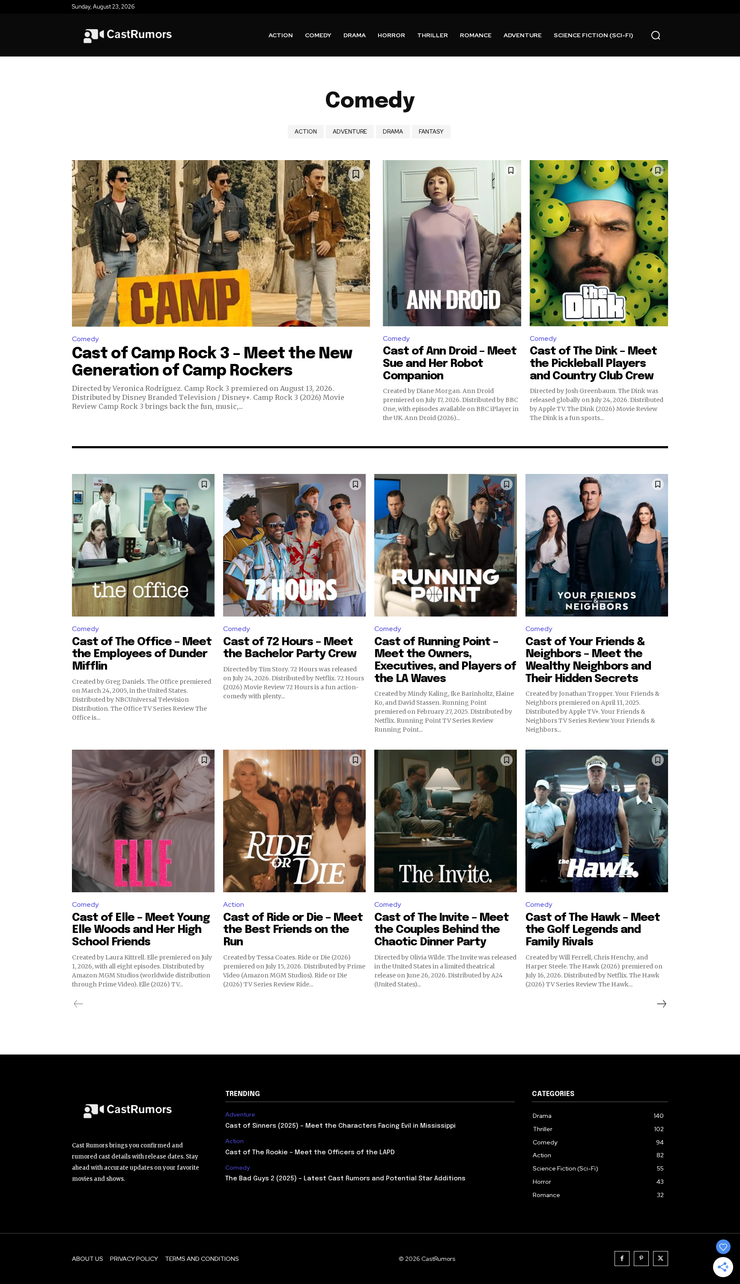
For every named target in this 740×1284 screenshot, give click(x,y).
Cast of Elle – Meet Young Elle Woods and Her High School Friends (141, 930)
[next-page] (661, 1004)
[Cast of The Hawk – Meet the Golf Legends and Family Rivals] (596, 821)
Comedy (85, 338)
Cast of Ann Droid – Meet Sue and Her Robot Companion (449, 363)
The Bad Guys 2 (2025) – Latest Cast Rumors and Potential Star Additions (345, 1178)
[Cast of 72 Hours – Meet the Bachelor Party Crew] (294, 545)
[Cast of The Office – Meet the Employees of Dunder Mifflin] (143, 545)
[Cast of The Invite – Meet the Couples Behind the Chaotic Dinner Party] (445, 821)
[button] (655, 35)
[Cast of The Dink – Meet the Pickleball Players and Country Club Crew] (599, 243)
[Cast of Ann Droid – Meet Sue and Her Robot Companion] (452, 243)
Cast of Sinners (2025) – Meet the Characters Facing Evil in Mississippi (340, 1126)
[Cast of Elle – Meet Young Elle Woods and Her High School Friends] (143, 821)
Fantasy (431, 131)
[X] (660, 1258)
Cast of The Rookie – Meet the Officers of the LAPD (310, 1152)
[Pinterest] (641, 1258)
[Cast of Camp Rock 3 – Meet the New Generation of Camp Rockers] (221, 243)
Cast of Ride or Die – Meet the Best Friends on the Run (293, 930)
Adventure (350, 131)
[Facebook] (622, 1258)
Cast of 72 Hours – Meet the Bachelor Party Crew (289, 648)
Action (306, 131)
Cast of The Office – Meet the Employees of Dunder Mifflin (142, 654)
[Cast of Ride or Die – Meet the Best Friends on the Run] (294, 821)
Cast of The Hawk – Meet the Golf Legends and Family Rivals (592, 930)
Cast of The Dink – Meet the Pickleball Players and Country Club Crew (593, 363)
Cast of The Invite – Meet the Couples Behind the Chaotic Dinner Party (441, 930)
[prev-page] (78, 1004)
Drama (393, 131)
